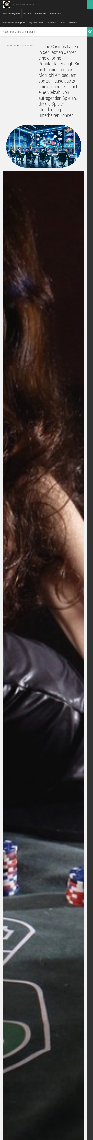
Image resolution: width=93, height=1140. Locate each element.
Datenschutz (51, 23)
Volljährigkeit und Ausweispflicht (13, 23)
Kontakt (62, 23)
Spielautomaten (40, 14)
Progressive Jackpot (35, 23)
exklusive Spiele (55, 14)
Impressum (27, 14)
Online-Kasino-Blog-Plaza (11, 14)
